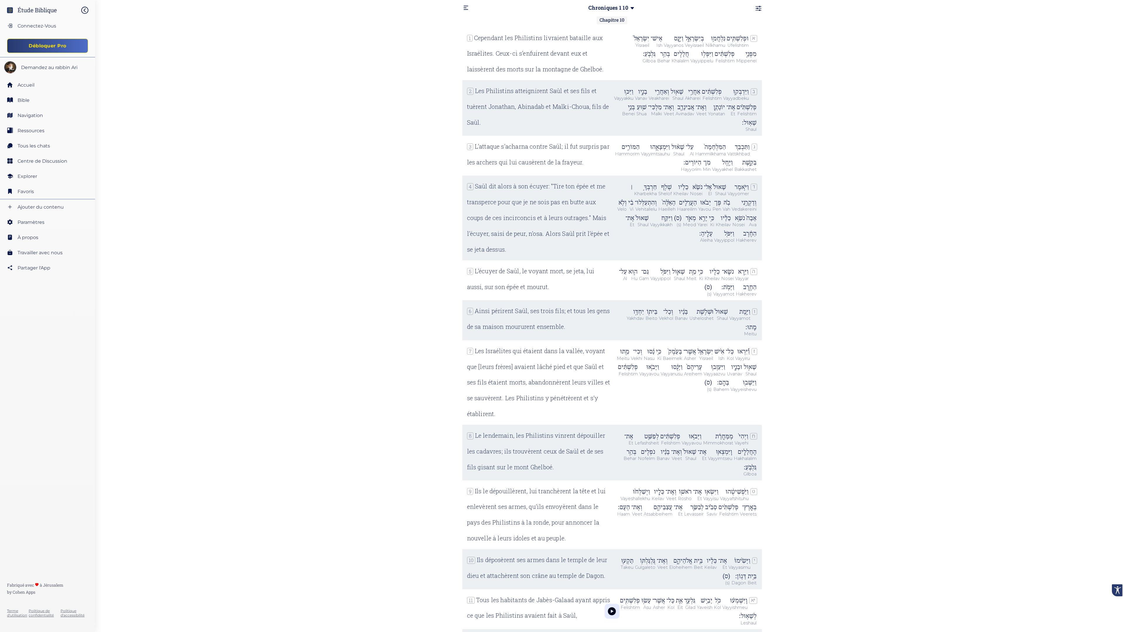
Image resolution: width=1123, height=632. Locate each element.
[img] (87, 10)
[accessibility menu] (1117, 590)
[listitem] (47, 100)
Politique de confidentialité (41, 613)
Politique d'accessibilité (73, 613)
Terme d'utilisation (17, 613)
